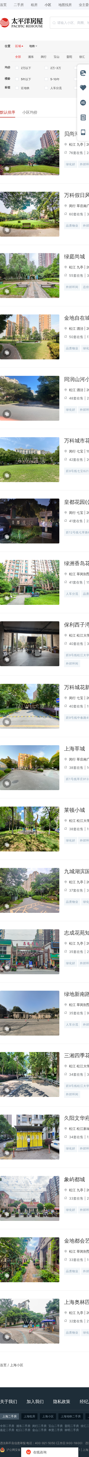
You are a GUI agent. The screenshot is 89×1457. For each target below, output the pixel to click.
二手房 (19, 5)
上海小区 (16, 1365)
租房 (34, 5)
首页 (3, 1365)
